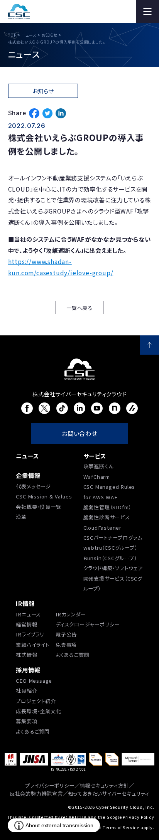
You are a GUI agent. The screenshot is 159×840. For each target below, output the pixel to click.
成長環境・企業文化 (38, 711)
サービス (94, 455)
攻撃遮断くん (98, 466)
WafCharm (96, 476)
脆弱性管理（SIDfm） (107, 507)
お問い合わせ (79, 433)
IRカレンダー (71, 614)
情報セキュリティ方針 (104, 785)
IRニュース (28, 614)
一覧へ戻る (79, 307)
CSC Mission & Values (44, 496)
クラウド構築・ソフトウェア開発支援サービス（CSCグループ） (113, 578)
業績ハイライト (32, 644)
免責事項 (66, 644)
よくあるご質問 (73, 654)
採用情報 (28, 669)
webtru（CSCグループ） (110, 547)
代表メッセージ (33, 486)
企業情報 (28, 475)
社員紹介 (26, 690)
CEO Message (34, 680)
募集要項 (26, 721)
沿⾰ (21, 516)
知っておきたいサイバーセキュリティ (109, 793)
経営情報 (26, 624)
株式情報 (26, 654)
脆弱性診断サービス (106, 517)
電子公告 (66, 634)
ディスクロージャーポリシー (88, 624)
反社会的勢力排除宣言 (36, 793)
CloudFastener (102, 527)
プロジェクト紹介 (36, 701)
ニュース (27, 455)
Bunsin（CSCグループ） (110, 558)
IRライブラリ (30, 634)
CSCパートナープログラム (112, 537)
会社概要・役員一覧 (38, 506)
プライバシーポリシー (49, 785)
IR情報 (25, 603)
